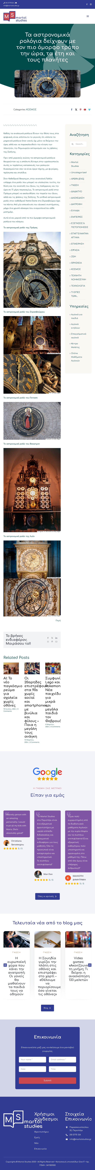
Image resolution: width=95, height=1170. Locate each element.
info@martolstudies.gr (80, 1139)
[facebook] (87, 4)
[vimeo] (89, 110)
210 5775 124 (75, 1135)
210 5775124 (9, 3)
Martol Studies (75, 164)
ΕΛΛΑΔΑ (75, 211)
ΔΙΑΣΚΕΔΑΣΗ (77, 198)
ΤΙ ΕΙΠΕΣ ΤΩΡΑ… (75, 294)
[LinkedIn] (56, 638)
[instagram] (91, 4)
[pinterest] (80, 110)
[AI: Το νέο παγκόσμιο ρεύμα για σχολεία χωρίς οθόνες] (11, 668)
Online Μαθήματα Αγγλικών (76, 357)
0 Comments (34, 742)
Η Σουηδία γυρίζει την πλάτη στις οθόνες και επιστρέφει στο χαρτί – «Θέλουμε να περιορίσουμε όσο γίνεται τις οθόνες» (80, 976)
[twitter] (76, 110)
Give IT (82, 1162)
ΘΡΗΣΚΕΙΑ (76, 263)
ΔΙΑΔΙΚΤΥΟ (76, 191)
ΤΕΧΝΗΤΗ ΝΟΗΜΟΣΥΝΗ (78, 278)
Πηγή (58, 621)
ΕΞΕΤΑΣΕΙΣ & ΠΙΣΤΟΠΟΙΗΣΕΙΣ (79, 225)
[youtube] (85, 110)
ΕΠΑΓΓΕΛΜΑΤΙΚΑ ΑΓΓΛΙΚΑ (79, 235)
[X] (52, 638)
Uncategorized (79, 172)
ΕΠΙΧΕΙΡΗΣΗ (77, 244)
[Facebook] (48, 638)
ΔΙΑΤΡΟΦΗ (76, 204)
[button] (5, 965)
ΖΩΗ (73, 256)
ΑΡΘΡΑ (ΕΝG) (77, 179)
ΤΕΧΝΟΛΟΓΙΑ (78, 286)
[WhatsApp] (48, 642)
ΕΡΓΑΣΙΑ (75, 250)
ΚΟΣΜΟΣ (31, 109)
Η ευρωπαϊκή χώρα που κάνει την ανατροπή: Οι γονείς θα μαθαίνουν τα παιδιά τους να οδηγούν (47, 976)
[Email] (56, 642)
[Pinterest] (52, 642)
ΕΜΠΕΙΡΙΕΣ (77, 217)
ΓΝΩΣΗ (75, 185)
